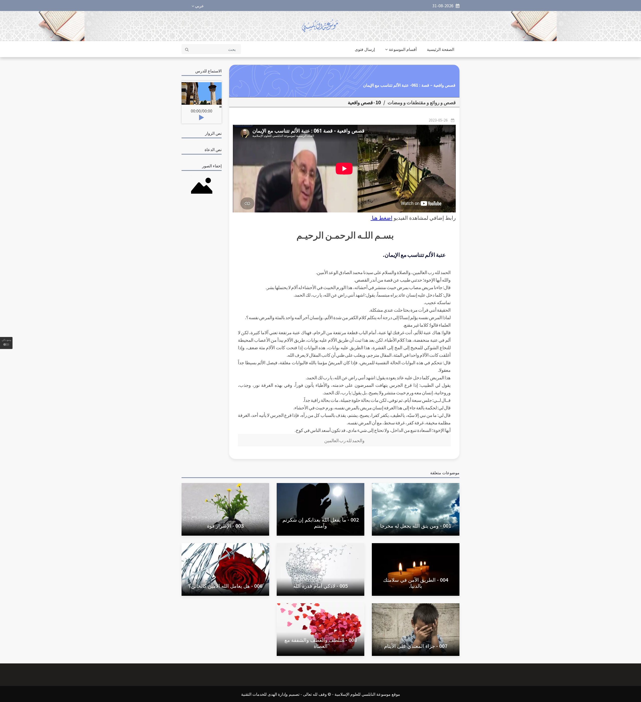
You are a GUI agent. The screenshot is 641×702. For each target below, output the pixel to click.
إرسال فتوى (365, 49)
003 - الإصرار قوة (225, 525)
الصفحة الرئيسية (440, 49)
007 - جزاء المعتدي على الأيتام (415, 645)
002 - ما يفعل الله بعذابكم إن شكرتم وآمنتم (320, 522)
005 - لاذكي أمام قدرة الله (320, 585)
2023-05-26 (438, 120)
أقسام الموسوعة (403, 49)
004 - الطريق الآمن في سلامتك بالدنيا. (415, 582)
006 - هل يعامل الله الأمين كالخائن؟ (225, 585)
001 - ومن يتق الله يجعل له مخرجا (415, 525)
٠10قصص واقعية (364, 102)
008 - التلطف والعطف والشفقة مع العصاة (320, 642)
